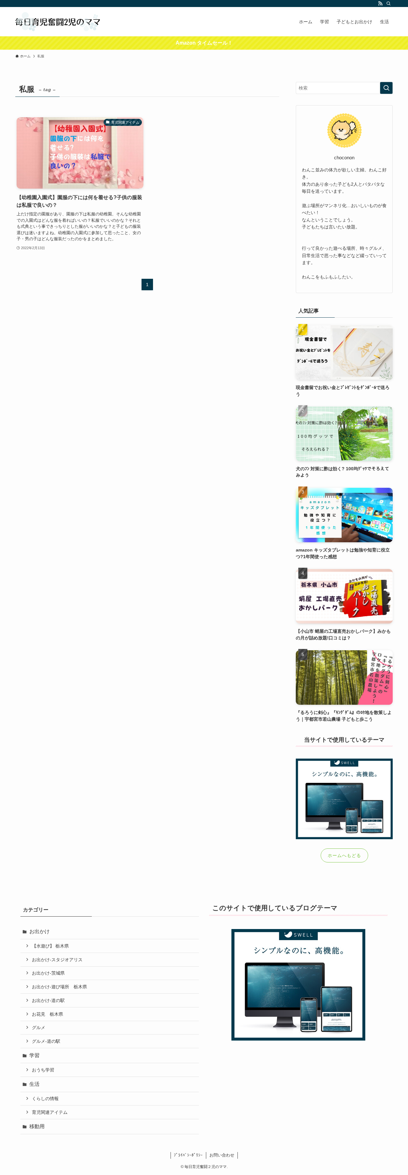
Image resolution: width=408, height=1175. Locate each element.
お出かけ (39, 931)
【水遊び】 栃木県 (50, 945)
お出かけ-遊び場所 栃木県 (59, 986)
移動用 (37, 1126)
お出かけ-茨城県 (48, 973)
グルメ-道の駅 (46, 1041)
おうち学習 (43, 1069)
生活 (34, 1084)
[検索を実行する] (386, 88)
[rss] (380, 3)
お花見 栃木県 (47, 1014)
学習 (34, 1055)
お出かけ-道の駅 (48, 1000)
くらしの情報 (45, 1098)
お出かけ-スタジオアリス (57, 959)
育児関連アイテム (50, 1112)
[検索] (388, 3)
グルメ (38, 1027)
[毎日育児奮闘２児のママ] (57, 21)
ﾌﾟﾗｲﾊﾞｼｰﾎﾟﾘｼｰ (188, 1155)
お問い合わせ (221, 1155)
